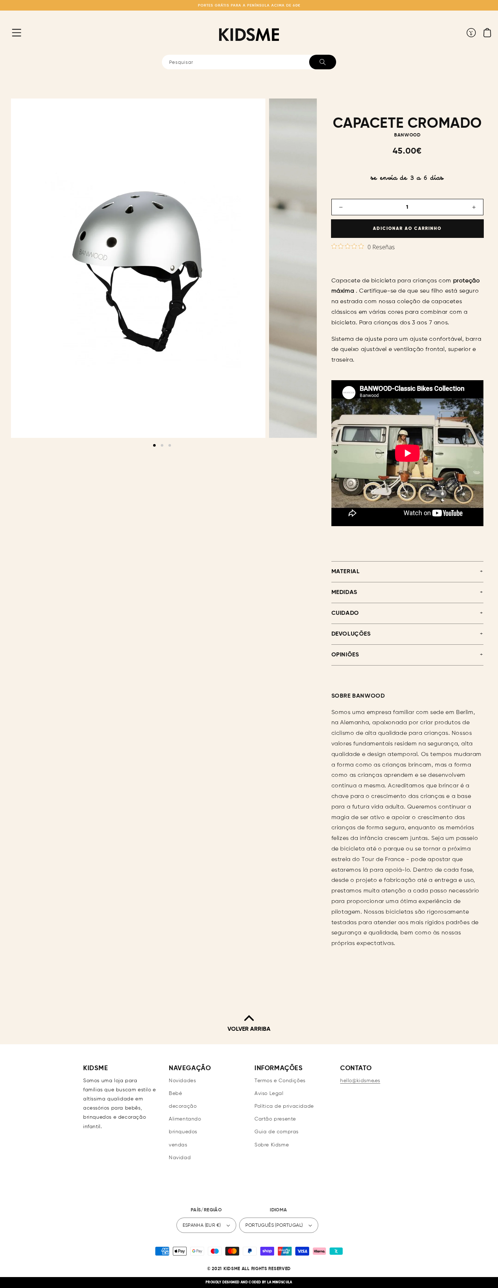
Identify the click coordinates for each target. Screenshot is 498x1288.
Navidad (180, 1157)
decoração (183, 1106)
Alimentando (185, 1119)
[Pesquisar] (322, 62)
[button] (11, 32)
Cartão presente (275, 1119)
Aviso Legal (269, 1093)
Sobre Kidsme (271, 1145)
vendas (178, 1145)
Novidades (182, 1080)
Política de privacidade (284, 1106)
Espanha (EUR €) (202, 1225)
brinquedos (183, 1131)
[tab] (154, 445)
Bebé (175, 1093)
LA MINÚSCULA (279, 1282)
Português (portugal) (274, 1225)
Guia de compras (276, 1131)
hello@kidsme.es (360, 1080)
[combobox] (249, 62)
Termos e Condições (280, 1080)
